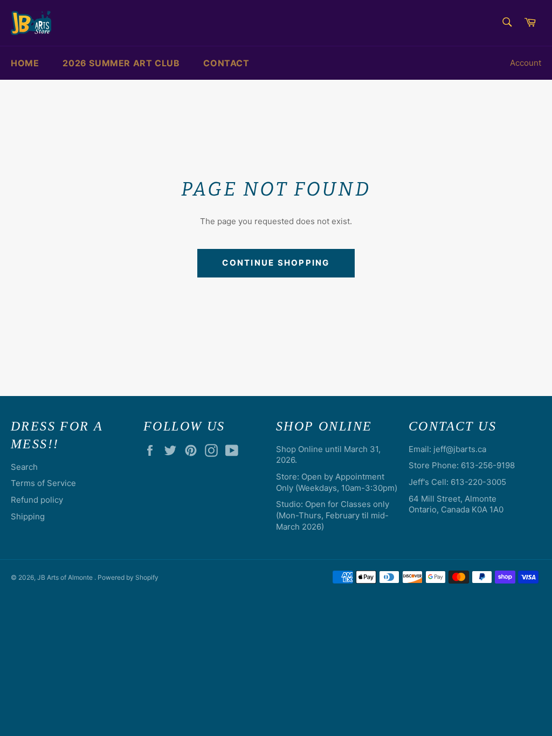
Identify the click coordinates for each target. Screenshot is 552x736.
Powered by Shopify (128, 577)
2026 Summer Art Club (121, 63)
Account (525, 63)
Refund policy (37, 500)
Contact (226, 63)
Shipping (28, 516)
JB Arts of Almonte (65, 577)
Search (24, 467)
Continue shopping (275, 263)
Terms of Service (43, 483)
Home (25, 63)
